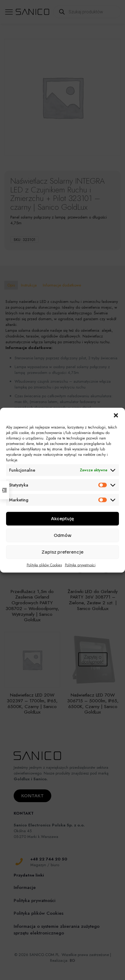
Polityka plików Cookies (44, 565)
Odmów (62, 535)
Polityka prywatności (80, 565)
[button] (116, 415)
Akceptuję (62, 518)
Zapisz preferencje (62, 552)
